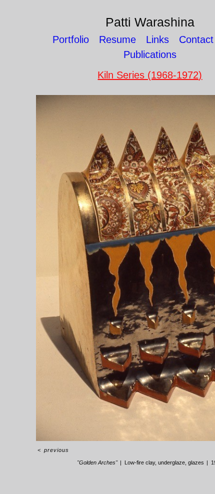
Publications (150, 54)
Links (157, 39)
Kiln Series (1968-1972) (150, 75)
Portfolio (70, 39)
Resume (117, 39)
